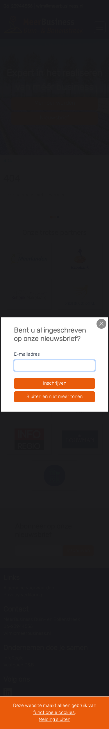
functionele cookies (54, 712)
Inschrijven (54, 383)
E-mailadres (27, 354)
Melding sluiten (54, 719)
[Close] (101, 324)
